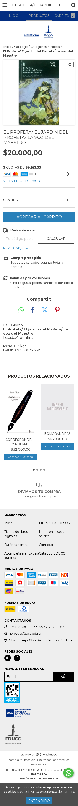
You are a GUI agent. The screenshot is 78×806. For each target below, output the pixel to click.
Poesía (55, 47)
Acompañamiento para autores (21, 555)
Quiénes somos (16, 545)
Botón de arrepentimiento (39, 778)
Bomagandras (57, 434)
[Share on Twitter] (45, 310)
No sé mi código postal (17, 248)
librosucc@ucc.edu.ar (25, 634)
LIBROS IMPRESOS (54, 523)
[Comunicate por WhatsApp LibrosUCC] (68, 773)
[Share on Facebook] (32, 310)
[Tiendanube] (39, 755)
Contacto (46, 545)
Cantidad (11, 200)
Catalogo (21, 47)
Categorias (39, 47)
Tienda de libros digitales (16, 534)
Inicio (7, 47)
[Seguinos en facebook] (17, 658)
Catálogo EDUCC (52, 553)
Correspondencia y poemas (20, 442)
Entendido (39, 801)
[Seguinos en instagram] (7, 658)
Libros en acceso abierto (51, 534)
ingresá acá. (39, 774)
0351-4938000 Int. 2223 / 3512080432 (38, 627)
